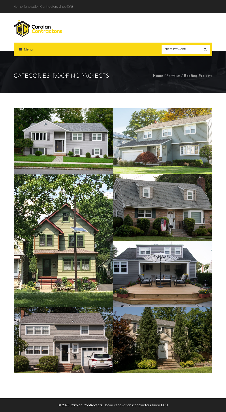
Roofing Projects (198, 76)
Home (158, 76)
